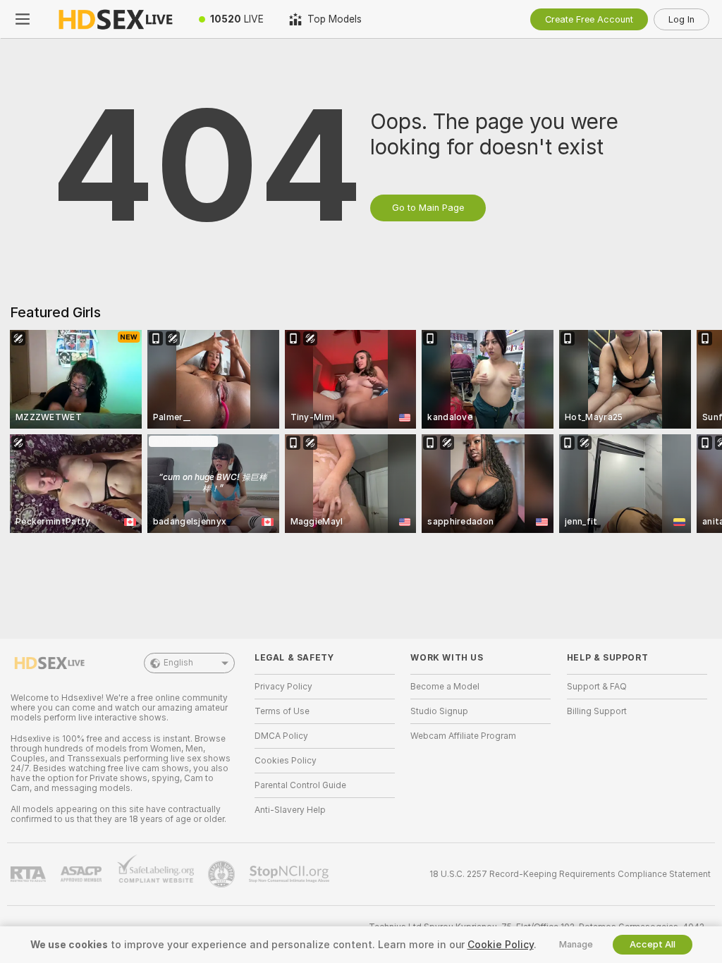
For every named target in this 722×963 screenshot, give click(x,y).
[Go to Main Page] (115, 19)
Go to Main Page (428, 207)
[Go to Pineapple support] (223, 874)
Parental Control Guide (300, 785)
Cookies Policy (286, 761)
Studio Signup (439, 711)
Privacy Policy (283, 687)
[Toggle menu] (22, 19)
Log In (681, 19)
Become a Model (444, 687)
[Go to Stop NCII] (290, 874)
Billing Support (597, 711)
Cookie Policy (500, 944)
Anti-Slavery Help (290, 810)
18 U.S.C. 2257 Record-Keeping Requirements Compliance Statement (570, 874)
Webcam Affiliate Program (463, 736)
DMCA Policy (281, 736)
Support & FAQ (597, 687)
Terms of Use (282, 711)
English (178, 663)
